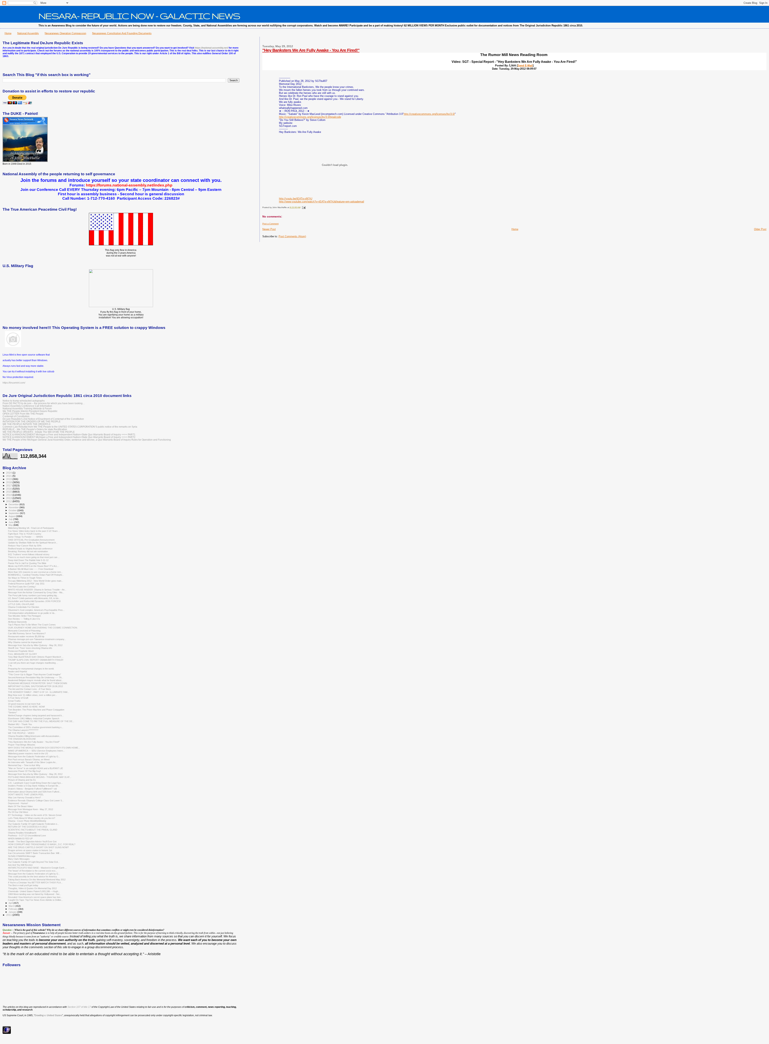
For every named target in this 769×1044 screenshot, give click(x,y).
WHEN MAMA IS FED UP (20, 838)
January (13, 912)
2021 (9, 476)
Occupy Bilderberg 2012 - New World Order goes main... (35, 581)
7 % (10, 665)
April (11, 903)
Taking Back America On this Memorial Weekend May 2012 (36, 879)
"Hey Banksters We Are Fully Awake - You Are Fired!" (310, 50)
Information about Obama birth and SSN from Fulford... (34, 792)
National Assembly (28, 33)
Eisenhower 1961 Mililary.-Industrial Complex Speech (33, 718)
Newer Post (269, 229)
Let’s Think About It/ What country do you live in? (31, 818)
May (11, 525)
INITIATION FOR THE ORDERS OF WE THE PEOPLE (31, 421)
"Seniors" (12, 712)
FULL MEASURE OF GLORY (22, 654)
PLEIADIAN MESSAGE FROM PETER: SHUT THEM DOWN (37, 683)
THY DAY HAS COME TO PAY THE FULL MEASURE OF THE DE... (41, 721)
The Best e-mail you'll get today (23, 885)
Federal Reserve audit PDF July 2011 (26, 583)
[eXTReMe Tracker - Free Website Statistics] (7, 1033)
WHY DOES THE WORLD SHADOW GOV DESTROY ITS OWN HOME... (44, 747)
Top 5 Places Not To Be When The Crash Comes (32, 624)
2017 (9, 485)
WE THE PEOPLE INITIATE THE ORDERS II (26, 424)
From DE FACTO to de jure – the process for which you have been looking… (44, 403)
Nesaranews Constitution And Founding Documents (122, 33)
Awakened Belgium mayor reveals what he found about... (35, 680)
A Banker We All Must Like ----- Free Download (30, 569)
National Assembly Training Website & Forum (27, 408)
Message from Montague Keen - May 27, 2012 (30, 809)
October (13, 510)
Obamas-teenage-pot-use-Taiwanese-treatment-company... (37, 639)
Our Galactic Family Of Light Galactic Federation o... (33, 824)
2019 (9, 479)
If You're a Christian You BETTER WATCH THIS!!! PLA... (35, 882)
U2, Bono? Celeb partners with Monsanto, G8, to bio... (34, 598)
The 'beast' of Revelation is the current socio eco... (32, 871)
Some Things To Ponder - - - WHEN (25, 537)
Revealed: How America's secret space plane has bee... (35, 897)
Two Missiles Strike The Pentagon (24, 616)
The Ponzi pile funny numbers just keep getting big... (33, 595)
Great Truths (14, 701)
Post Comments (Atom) (292, 236)
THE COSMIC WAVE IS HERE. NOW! (26, 706)
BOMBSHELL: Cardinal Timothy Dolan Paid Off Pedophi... (36, 575)
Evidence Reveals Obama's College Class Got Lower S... (36, 800)
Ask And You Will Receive (20, 865)
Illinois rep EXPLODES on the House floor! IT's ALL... (33, 566)
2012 (9, 501)
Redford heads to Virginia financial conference (30, 548)
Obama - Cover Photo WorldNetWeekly (27, 821)
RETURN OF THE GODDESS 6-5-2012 (27, 827)
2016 (9, 488)
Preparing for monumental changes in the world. (31, 668)
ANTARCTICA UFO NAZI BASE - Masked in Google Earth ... (37, 868)
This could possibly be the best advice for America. (32, 876)
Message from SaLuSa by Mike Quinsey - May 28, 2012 (35, 774)
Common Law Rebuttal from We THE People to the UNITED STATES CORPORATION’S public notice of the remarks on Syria (70, 426)
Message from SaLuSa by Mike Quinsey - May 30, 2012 (35, 645)
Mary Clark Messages (19, 859)
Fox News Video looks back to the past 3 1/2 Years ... (34, 531)
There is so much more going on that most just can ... (34, 557)
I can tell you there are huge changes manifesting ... (33, 663)
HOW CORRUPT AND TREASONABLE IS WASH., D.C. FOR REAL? (41, 844)
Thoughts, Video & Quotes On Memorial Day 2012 (32, 888)
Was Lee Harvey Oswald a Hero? (24, 797)
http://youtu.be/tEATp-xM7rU (295, 198)
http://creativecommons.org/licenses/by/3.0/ (429, 113)
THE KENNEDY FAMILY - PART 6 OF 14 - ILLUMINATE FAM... (38, 692)
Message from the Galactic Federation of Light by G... (34, 756)
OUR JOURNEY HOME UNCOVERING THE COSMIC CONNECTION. (43, 627)
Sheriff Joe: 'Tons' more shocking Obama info (30, 648)
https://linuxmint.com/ (14, 382)
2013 (9, 498)
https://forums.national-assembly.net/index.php (129, 185)
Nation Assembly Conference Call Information (27, 406)
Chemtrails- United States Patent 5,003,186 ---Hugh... (34, 891)
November (14, 507)
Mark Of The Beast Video (20, 806)
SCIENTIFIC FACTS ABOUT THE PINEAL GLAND (32, 830)
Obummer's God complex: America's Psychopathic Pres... (36, 610)
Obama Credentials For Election (23, 607)
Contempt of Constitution (16, 416)
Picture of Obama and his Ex (22, 780)
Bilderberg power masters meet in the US (28, 753)
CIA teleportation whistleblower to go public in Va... (32, 613)
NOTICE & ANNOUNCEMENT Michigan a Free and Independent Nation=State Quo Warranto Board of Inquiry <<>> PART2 (69, 437)
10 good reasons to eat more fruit (24, 704)
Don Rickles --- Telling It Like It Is (24, 619)
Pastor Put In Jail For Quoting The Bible (27, 563)
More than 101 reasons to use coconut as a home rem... (35, 572)
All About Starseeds (17, 622)
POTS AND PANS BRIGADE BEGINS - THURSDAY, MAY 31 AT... (39, 777)
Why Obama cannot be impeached (25, 642)
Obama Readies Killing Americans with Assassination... (34, 736)
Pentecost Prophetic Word (20, 651)
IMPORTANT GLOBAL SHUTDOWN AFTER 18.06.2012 (35, 686)
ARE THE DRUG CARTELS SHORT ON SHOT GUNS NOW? (38, 847)
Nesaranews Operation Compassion (65, 33)
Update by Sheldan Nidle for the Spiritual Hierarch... (33, 542)
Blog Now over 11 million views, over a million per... (32, 695)
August (12, 516)
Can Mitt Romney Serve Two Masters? (27, 633)
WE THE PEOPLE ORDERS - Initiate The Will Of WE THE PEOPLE (39, 432)
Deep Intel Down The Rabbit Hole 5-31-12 (28, 560)
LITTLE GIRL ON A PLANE (21, 604)
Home (8, 33)
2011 (9, 915)
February (13, 909)
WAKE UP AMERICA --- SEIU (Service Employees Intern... (36, 750)
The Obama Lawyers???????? (23, 730)
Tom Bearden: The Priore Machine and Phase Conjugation (36, 709)
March (12, 906)
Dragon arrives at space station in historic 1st (30, 850)
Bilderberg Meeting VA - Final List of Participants (31, 528)
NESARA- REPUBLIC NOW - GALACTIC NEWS (139, 16)
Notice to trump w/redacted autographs (24, 400)
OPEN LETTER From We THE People (23, 413)
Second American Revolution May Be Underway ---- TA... (35, 677)
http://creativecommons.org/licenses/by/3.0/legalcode (310, 116)
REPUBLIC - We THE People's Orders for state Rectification (35, 429)
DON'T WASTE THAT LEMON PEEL (26, 794)
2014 (9, 495)
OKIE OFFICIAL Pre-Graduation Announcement (31, 540)
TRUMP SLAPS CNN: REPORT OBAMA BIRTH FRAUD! (35, 660)
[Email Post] (303, 207)
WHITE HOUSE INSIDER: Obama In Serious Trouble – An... (37, 589)
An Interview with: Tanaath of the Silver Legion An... (32, 762)
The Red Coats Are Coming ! (22, 586)
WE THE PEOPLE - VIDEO (21, 733)
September (14, 513)
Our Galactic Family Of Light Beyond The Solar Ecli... (33, 862)
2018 (9, 482)
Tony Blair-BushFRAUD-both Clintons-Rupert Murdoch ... (35, 657)
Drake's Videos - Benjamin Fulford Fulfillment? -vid (32, 789)
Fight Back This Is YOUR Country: (25, 534)
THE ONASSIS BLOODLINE (22, 739)
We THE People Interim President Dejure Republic (30, 411)
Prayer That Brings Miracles (21, 744)
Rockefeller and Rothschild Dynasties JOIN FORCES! (34, 601)
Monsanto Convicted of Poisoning (24, 630)
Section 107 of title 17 (79, 1007)
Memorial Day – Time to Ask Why (24, 765)
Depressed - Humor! (18, 803)
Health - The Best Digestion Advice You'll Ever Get (32, 841)
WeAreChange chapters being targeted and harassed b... (35, 715)
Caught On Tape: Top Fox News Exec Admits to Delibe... (35, 900)
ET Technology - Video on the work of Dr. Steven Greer (35, 815)
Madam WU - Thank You (20, 724)
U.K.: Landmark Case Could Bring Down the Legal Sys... (35, 783)
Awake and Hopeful (17, 671)
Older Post (760, 229)
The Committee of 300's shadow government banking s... (35, 727)
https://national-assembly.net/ (211, 47)
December (14, 504)
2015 (9, 491)
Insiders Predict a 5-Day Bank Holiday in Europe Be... (34, 786)
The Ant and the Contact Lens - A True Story (29, 689)
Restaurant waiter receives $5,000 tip (26, 636)
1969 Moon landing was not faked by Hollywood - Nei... (34, 894)
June (11, 522)
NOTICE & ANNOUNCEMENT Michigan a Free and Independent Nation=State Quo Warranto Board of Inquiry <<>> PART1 (69, 434)
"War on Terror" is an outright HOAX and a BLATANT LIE (35, 768)
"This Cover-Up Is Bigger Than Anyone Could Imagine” (34, 674)
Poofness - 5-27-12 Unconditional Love (27, 835)
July (11, 519)
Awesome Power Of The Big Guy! (24, 771)
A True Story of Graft (18, 698)
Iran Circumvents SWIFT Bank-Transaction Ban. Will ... (34, 853)
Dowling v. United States (48, 1015)
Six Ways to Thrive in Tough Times (25, 578)
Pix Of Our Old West (18, 812)
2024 (9, 472)
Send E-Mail (525, 65)
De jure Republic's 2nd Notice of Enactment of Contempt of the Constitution (43, 419)
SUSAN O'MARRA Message (21, 856)
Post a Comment (270, 223)
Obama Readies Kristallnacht (22, 833)
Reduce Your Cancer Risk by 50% (24, 545)
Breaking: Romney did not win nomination (28, 551)
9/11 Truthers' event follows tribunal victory (28, 554)
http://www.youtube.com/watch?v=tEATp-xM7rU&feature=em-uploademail (321, 201)
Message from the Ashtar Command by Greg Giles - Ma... (36, 592)
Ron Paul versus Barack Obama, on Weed (28, 759)
